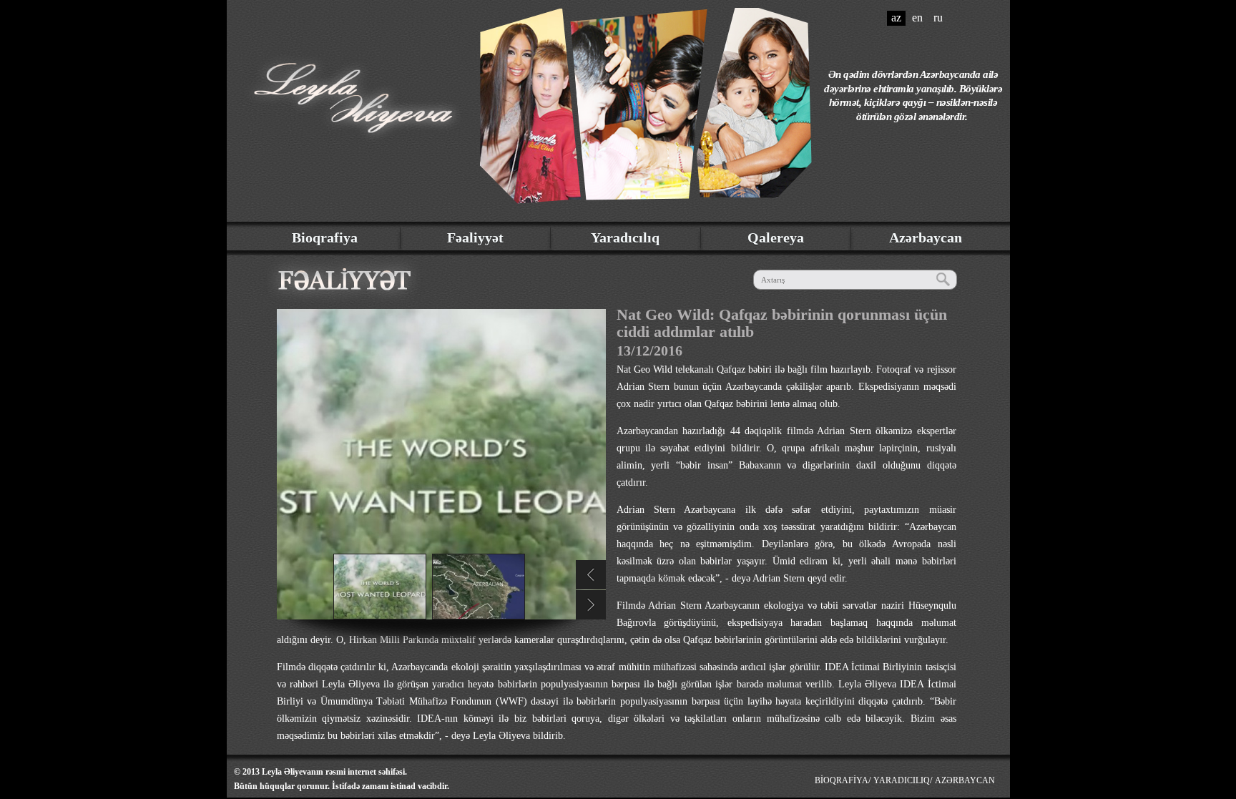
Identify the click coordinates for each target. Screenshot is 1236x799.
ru (938, 17)
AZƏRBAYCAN (965, 780)
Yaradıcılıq (625, 237)
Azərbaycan (925, 237)
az (896, 17)
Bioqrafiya (325, 237)
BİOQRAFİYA (841, 780)
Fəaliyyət (475, 237)
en (917, 17)
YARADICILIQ (901, 780)
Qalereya (775, 237)
